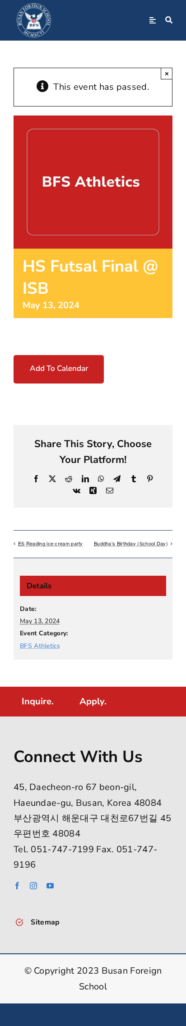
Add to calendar (59, 368)
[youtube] (50, 885)
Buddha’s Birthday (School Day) (131, 543)
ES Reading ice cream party (50, 543)
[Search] (168, 20)
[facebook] (17, 885)
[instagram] (33, 885)
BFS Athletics (40, 646)
